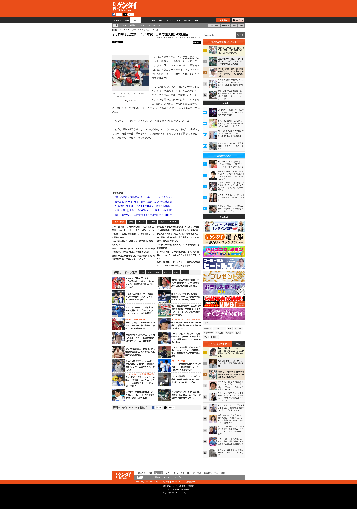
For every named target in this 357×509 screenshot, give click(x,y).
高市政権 (238, 328)
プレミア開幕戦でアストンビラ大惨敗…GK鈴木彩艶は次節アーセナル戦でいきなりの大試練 (186, 379)
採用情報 (190, 486)
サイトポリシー (142, 482)
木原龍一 (214, 337)
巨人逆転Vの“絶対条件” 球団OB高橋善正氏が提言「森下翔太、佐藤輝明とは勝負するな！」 (186, 395)
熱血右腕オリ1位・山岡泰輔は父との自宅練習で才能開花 (143, 215)
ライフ (145, 20)
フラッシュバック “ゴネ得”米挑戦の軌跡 (185, 319)
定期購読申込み (192, 482)
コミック (169, 20)
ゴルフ (149, 272)
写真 (216, 473)
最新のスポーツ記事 (125, 272)
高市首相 (219, 333)
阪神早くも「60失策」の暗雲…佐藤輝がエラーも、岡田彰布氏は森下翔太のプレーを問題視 (186, 297)
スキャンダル (219, 328)
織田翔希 (229, 333)
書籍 (196, 20)
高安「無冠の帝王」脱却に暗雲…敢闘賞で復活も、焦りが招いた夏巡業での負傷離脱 (140, 352)
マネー (152, 222)
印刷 (198, 42)
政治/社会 (118, 20)
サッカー (167, 272)
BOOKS (173, 222)
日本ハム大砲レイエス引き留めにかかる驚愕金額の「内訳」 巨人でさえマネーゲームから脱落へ (140, 310)
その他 (176, 272)
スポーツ (135, 20)
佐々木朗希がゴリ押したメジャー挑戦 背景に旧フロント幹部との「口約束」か (186, 325)
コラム (184, 272)
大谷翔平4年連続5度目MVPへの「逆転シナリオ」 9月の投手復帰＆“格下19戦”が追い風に (139, 395)
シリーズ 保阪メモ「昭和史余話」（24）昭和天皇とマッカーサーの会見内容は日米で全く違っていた (178, 255)
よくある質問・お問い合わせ (178, 490)
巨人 (238, 333)
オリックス (188, 57)
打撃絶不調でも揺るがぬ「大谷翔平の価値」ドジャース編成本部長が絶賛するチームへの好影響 (140, 338)
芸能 (127, 20)
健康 (161, 20)
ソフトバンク (175, 65)
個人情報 (166, 482)
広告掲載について (170, 486)
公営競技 (187, 20)
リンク (181, 482)
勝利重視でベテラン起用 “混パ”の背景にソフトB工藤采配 (143, 201)
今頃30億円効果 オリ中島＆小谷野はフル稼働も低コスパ (143, 206)
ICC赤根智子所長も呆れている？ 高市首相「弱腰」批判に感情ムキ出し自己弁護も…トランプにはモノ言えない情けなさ (178, 237)
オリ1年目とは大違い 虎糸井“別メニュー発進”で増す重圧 (143, 210)
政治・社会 (119, 222)
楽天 (206, 337)
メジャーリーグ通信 (178, 361)
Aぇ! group (208, 333)
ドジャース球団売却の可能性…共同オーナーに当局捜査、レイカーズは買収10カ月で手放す (186, 367)
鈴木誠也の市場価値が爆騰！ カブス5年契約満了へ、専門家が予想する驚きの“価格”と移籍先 (185, 283)
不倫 (230, 328)
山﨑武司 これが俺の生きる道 (135, 319)
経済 (153, 20)
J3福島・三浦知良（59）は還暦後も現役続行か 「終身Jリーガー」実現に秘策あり (139, 297)
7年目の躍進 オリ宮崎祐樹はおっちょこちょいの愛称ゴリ (143, 197)
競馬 (178, 20)
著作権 (174, 482)
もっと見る (224, 103)
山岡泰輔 (175, 61)
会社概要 (181, 486)
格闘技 (158, 272)
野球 (142, 272)
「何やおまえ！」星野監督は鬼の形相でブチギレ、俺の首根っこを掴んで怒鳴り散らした (140, 325)
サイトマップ (155, 482)
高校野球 (207, 328)
